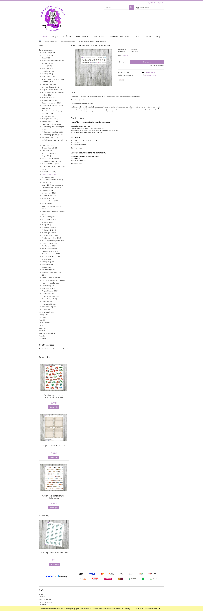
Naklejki (42, 331)
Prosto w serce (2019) (49, 249)
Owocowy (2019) (47, 222)
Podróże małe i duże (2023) (51, 238)
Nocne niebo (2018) (48, 217)
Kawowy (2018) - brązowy (50, 164)
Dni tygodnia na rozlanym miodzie (129, 97)
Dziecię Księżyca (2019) (50, 119)
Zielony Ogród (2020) (49, 304)
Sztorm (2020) (46, 267)
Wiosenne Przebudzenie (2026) (53, 61)
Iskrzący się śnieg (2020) (50, 158)
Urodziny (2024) (47, 74)
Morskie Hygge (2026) (49, 53)
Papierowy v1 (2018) (49, 227)
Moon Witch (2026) (48, 63)
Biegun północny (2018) (50, 100)
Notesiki (42, 320)
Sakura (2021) (46, 259)
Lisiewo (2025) (47, 66)
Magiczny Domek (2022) (50, 201)
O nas (41, 594)
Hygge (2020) (46, 156)
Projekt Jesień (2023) (49, 246)
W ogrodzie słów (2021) (50, 291)
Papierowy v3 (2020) (49, 233)
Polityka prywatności (45, 602)
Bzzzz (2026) (46, 58)
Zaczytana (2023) (47, 294)
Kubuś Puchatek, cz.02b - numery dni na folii (54, 349)
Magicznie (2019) (48, 198)
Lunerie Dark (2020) (49, 196)
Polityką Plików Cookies (89, 609)
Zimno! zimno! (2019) (49, 307)
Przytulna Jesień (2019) (50, 251)
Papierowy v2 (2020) (49, 230)
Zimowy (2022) (47, 309)
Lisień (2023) (46, 182)
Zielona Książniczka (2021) (51, 296)
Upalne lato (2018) (48, 270)
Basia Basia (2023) (48, 98)
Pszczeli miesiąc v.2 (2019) (51, 256)
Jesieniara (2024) (47, 68)
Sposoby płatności (45, 599)
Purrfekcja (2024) (48, 71)
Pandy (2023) (46, 225)
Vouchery (42, 328)
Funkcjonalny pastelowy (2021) (52, 132)
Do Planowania (44, 323)
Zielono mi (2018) (48, 301)
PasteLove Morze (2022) (50, 235)
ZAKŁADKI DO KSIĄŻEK (47, 333)
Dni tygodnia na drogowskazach (105, 97)
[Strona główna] (52, 18)
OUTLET (42, 325)
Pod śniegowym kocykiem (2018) (53, 241)
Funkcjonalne (44, 315)
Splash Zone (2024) (48, 76)
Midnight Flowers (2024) (50, 87)
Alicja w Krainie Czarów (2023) (52, 90)
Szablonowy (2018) (48, 264)
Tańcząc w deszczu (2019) (51, 278)
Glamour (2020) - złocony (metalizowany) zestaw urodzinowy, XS (54, 140)
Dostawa (42, 597)
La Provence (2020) (48, 177)
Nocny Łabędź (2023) (49, 219)
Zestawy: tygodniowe (46, 312)
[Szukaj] (131, 7)
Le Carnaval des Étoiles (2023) (52, 180)
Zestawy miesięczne (46, 50)
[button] (149, 72)
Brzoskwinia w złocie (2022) (51, 103)
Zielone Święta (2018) (49, 299)
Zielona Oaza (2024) (49, 84)
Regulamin (42, 605)
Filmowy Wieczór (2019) (50, 121)
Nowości (42, 336)
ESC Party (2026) (47, 55)
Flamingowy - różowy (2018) (51, 124)
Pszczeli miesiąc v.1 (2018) (51, 254)
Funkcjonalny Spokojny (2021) (52, 135)
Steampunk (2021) (48, 262)
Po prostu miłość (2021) (50, 243)
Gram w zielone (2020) (49, 148)
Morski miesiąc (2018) (49, 204)
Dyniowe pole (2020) (49, 116)
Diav (127, 72)
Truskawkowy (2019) (49, 286)
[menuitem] (44, 36)
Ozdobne (42, 317)
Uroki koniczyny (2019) (49, 288)
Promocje (42, 339)
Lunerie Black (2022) (49, 193)
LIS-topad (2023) (47, 190)
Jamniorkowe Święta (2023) (51, 161)
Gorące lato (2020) (48, 145)
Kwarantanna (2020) (49, 172)
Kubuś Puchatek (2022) (50, 174)
